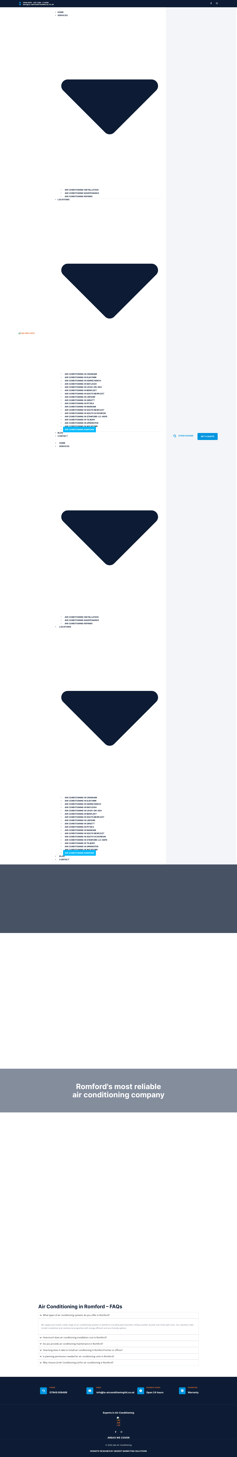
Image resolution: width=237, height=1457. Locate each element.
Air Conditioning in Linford (80, 397)
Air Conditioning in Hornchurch (83, 380)
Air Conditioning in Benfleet (81, 390)
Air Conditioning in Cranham (81, 374)
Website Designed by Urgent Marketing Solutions (118, 1451)
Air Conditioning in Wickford (81, 426)
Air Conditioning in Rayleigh (81, 384)
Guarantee (193, 1387)
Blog (60, 433)
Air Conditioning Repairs (78, 196)
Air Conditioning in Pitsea (79, 403)
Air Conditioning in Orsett (80, 400)
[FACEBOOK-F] (211, 3)
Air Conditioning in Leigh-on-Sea (83, 387)
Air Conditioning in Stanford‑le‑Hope (86, 416)
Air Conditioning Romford (79, 429)
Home (61, 12)
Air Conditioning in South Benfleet (84, 393)
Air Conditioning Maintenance (82, 193)
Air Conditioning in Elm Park (81, 377)
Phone (52, 1387)
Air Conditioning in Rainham (80, 406)
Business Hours (153, 1387)
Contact (63, 436)
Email (98, 1387)
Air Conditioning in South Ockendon (85, 413)
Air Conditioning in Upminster (81, 423)
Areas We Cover (118, 1437)
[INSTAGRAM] (217, 3)
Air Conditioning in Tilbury (80, 419)
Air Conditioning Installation (81, 190)
